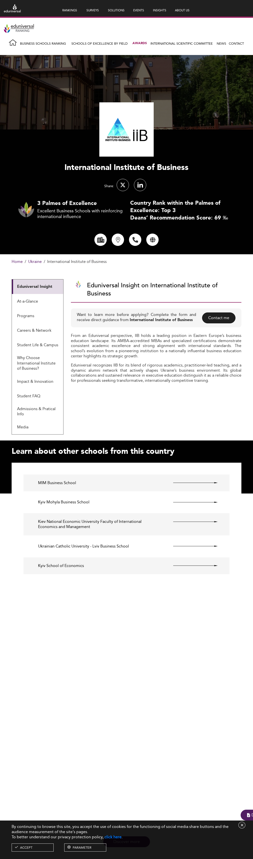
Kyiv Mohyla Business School (63, 502)
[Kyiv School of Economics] (191, 565)
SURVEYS (92, 10)
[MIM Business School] (191, 482)
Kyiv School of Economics (61, 565)
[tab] (37, 286)
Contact (236, 43)
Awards (139, 43)
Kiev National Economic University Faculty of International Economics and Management (90, 524)
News (221, 43)
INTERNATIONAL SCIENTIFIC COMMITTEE (181, 43)
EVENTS (138, 10)
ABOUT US (182, 10)
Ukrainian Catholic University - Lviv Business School (83, 546)
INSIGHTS (159, 10)
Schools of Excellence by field (99, 43)
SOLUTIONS (116, 10)
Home (17, 261)
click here (113, 837)
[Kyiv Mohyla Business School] (191, 502)
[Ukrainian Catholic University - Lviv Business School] (191, 546)
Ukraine (35, 261)
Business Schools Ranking (43, 43)
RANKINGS (69, 10)
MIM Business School (57, 483)
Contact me (218, 318)
